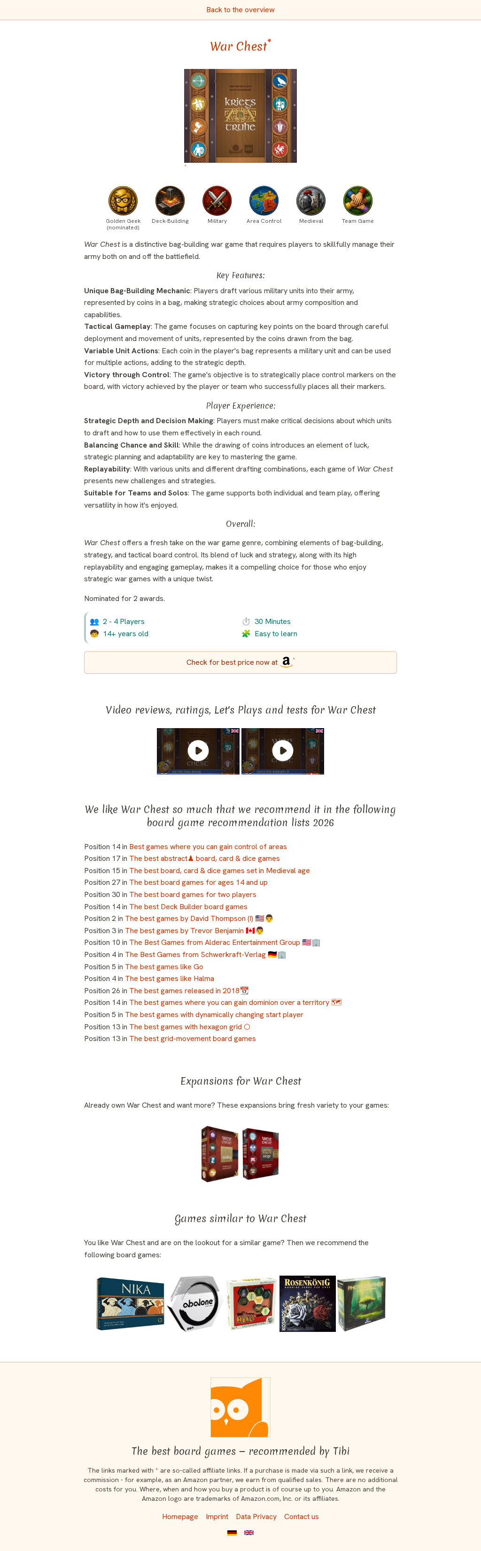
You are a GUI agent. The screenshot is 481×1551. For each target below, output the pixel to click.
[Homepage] (240, 1407)
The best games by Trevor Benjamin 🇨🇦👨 (194, 930)
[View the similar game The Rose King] (307, 1304)
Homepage (180, 1516)
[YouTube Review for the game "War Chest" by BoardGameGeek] (198, 750)
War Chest (241, 46)
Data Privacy (256, 1516)
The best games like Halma (169, 978)
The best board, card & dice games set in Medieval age (219, 870)
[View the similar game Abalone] (195, 1304)
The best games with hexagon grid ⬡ (189, 1027)
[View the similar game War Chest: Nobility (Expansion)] (220, 1154)
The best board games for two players (192, 894)
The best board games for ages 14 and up (198, 882)
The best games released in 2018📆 (189, 991)
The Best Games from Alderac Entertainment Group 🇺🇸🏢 (225, 942)
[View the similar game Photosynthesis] (362, 1304)
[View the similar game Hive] (252, 1304)
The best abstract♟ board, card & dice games (204, 858)
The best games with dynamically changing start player (214, 1014)
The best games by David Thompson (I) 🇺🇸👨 (199, 918)
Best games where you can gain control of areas (208, 847)
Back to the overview (240, 10)
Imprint (217, 1516)
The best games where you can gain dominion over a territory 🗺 (235, 1002)
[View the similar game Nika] (130, 1304)
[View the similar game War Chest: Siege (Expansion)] (260, 1154)
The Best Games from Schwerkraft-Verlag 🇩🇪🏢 (206, 954)
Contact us (301, 1516)
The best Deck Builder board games (188, 907)
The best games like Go (164, 967)
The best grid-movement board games (192, 1038)
